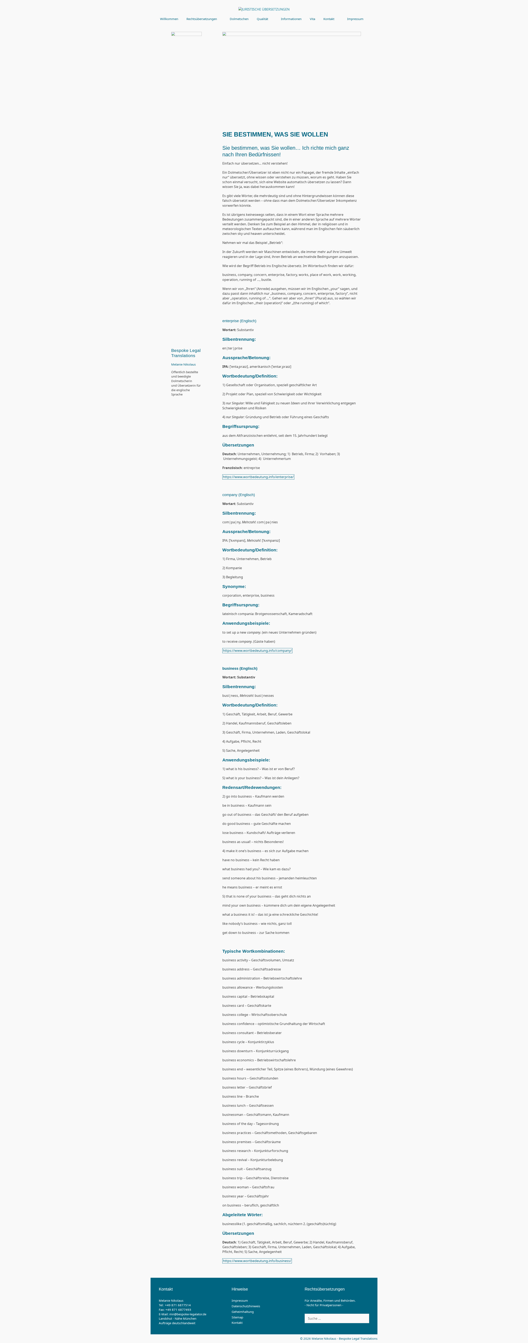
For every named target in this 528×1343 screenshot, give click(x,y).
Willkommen (169, 19)
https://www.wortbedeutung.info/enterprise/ (258, 477)
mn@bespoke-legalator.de (187, 1314)
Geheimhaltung (243, 1312)
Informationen (291, 19)
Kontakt (328, 19)
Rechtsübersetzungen (201, 19)
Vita (312, 19)
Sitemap (237, 1317)
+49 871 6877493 (178, 1309)
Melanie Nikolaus (183, 364)
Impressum (355, 19)
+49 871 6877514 (178, 1305)
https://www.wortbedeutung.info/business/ (257, 1261)
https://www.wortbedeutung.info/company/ (257, 650)
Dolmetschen (239, 19)
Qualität (262, 19)
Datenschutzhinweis (246, 1306)
